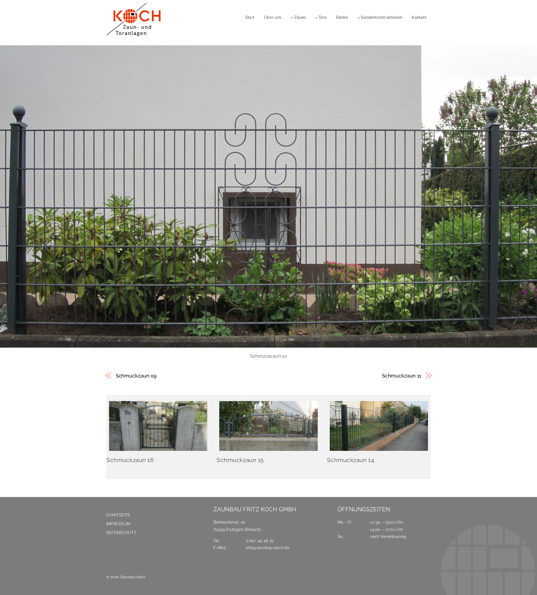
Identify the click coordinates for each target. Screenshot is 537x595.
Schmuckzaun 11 (401, 376)
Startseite (118, 514)
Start (250, 17)
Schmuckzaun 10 (268, 356)
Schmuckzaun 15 (239, 459)
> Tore (321, 17)
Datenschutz (121, 532)
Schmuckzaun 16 (130, 459)
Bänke (342, 17)
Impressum (118, 523)
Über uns (272, 17)
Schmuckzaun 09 (136, 376)
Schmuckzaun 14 (350, 459)
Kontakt (419, 17)
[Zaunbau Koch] (135, 36)
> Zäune (298, 17)
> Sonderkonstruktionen (380, 17)
